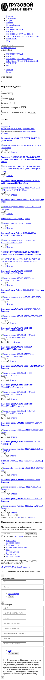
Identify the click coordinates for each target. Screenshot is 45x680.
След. (25, 517)
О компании (11, 18)
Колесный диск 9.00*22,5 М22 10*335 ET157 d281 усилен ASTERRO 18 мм (20, 182)
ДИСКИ (9, 32)
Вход (11, 596)
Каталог (9, 23)
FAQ (8, 41)
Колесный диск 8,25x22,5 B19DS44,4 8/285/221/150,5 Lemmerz (17, 386)
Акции (9, 20)
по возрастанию (27, 131)
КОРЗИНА (6, 50)
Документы (11, 554)
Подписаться (31, 534)
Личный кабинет (13, 556)
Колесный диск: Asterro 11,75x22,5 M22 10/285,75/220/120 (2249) (18, 234)
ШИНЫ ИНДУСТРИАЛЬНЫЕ (19, 34)
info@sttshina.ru (23, 567)
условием (19, 536)
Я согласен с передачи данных (21, 536)
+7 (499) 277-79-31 (9, 567)
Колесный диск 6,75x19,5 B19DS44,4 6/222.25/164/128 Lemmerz (17, 405)
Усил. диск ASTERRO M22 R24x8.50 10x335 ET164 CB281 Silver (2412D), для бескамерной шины (21, 159)
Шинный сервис (13, 25)
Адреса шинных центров (16, 547)
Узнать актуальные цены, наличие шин (17, 129)
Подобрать (5, 126)
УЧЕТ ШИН (11, 38)
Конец (32, 517)
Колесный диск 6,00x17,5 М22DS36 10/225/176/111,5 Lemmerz (16, 348)
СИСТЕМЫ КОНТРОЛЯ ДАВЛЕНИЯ (22, 36)
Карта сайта (11, 540)
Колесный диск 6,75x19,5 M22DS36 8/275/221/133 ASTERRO (16, 272)
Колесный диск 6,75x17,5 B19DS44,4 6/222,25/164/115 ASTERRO (17, 329)
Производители (12, 552)
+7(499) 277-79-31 (8, 48)
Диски (9, 72)
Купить (14, 152)
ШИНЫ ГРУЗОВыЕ (14, 29)
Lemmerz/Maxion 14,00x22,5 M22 (15, 219)
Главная (9, 16)
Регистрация (13, 653)
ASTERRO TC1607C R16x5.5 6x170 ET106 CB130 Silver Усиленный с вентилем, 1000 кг (21, 253)
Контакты (10, 27)
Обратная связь (12, 545)
